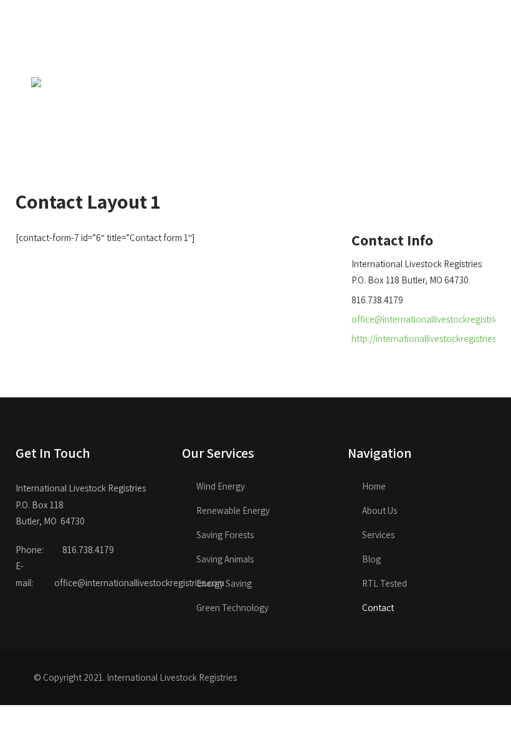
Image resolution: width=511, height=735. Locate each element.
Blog (371, 559)
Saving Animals (225, 559)
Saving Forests (225, 535)
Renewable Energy (233, 510)
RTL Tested (384, 583)
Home (374, 486)
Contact (378, 608)
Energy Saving (224, 583)
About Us (379, 510)
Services (378, 535)
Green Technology (232, 608)
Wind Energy (220, 486)
